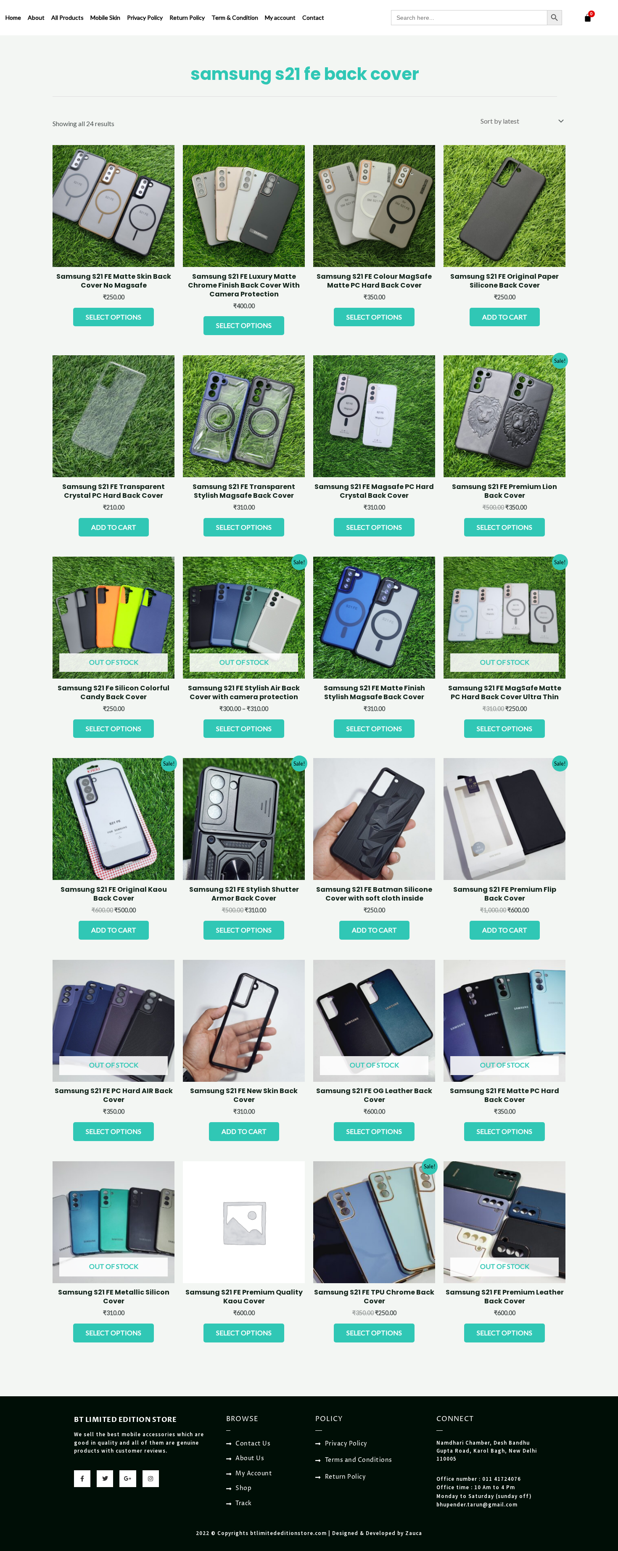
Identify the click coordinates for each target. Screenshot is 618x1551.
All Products (67, 17)
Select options (113, 317)
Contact (313, 17)
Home (13, 17)
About (36, 17)
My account (280, 17)
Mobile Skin (105, 17)
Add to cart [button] (504, 317)
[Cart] (588, 17)
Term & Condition (234, 17)
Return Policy (187, 17)
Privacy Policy (145, 17)
